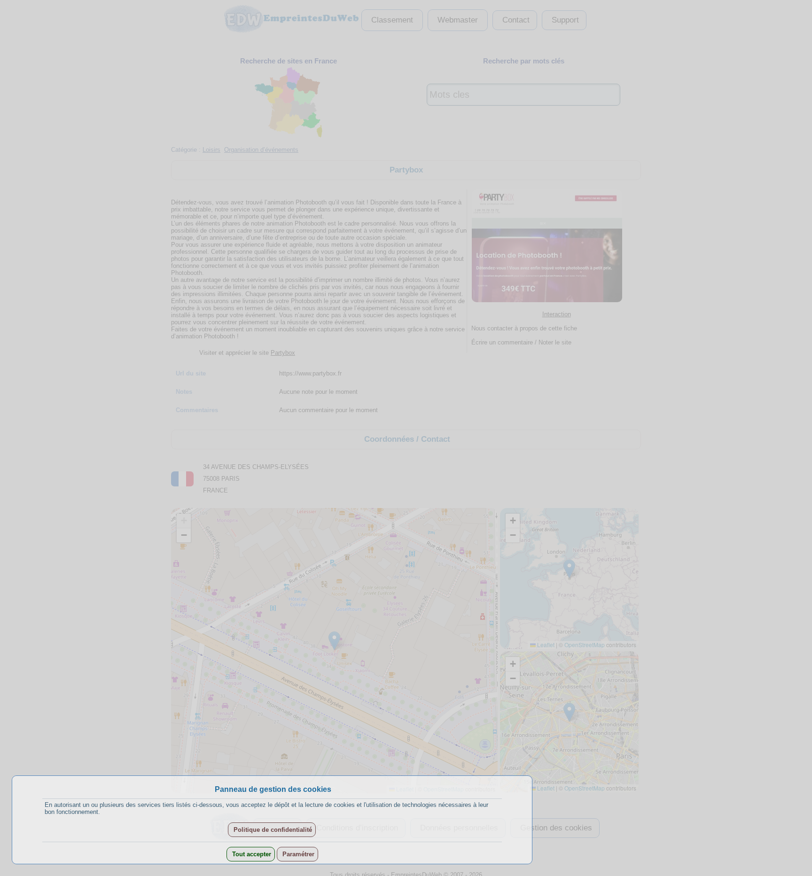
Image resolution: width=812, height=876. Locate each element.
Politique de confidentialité (272, 829)
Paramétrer (297, 854)
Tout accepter (250, 854)
